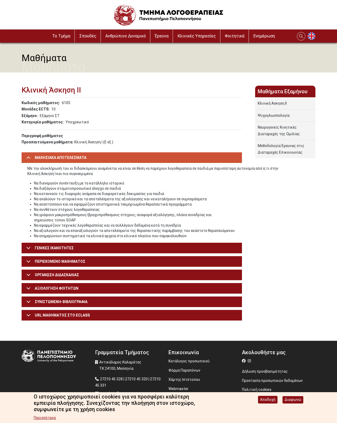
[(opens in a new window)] (244, 361)
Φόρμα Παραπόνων (184, 370)
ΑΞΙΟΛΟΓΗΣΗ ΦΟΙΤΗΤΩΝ (56, 288)
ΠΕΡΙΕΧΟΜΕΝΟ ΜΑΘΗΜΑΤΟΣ (60, 261)
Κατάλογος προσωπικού (189, 361)
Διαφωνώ (293, 399)
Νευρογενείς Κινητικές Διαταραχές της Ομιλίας (279, 130)
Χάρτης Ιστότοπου (184, 379)
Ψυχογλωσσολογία (274, 115)
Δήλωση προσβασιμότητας (265, 371)
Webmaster (178, 389)
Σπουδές (87, 35)
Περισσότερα (45, 418)
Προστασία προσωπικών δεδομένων (272, 380)
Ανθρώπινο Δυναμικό (125, 35)
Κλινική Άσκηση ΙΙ (272, 103)
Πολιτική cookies (256, 389)
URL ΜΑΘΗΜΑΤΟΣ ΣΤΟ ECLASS (62, 315)
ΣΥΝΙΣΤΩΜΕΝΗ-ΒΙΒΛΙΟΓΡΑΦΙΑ (61, 302)
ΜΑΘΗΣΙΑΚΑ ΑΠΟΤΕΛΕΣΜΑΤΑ (60, 157)
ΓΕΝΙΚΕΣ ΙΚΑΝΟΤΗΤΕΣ (54, 248)
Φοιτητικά (234, 35)
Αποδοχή (267, 399)
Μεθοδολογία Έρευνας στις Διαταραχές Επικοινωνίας (281, 149)
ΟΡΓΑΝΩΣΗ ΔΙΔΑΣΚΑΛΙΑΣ (57, 275)
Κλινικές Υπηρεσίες (196, 35)
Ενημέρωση (264, 35)
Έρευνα (161, 35)
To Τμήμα (61, 35)
